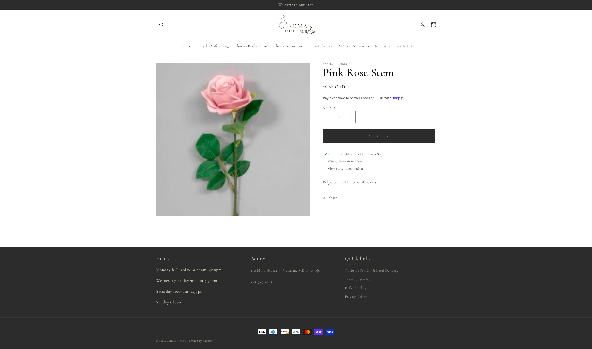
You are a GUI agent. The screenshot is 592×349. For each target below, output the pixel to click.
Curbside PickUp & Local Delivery (371, 270)
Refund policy (356, 288)
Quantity (329, 107)
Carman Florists (177, 340)
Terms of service (357, 279)
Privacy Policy (356, 296)
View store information (345, 168)
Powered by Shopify (200, 340)
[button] (161, 24)
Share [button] (333, 198)
